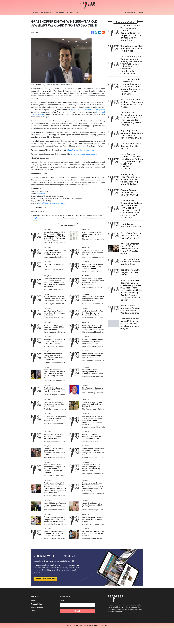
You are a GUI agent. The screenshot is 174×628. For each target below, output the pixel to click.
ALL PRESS (60, 12)
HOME (35, 12)
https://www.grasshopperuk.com (83, 154)
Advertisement (37, 607)
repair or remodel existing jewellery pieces (88, 109)
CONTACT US (72, 12)
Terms (33, 601)
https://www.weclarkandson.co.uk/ (52, 203)
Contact (34, 610)
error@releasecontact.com (42, 218)
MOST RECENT (46, 12)
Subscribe (77, 611)
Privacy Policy (36, 604)
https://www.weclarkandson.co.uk (80, 150)
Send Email (40, 193)
